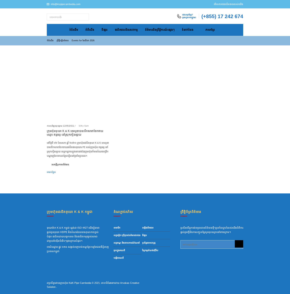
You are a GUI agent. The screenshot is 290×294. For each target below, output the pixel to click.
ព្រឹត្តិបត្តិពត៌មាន (63, 40)
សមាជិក (117, 227)
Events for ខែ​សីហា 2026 (83, 40)
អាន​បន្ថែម (51, 172)
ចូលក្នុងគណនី (119, 250)
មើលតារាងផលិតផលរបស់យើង (228, 4)
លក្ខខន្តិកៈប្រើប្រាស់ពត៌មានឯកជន (127, 235)
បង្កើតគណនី (119, 258)
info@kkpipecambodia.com (65, 4)
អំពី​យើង (89, 29)
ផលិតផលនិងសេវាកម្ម (126, 29)
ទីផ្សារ (105, 29)
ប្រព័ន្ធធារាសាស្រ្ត (149, 243)
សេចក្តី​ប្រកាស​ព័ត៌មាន (60, 164)
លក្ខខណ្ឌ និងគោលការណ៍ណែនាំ (127, 243)
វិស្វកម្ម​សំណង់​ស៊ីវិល (150, 250)
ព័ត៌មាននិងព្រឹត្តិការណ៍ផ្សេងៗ (160, 29)
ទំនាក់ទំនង (187, 29)
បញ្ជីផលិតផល (148, 227)
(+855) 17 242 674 (222, 16)
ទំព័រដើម (73, 29)
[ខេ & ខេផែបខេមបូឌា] (146, 12)
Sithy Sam (84, 126)
